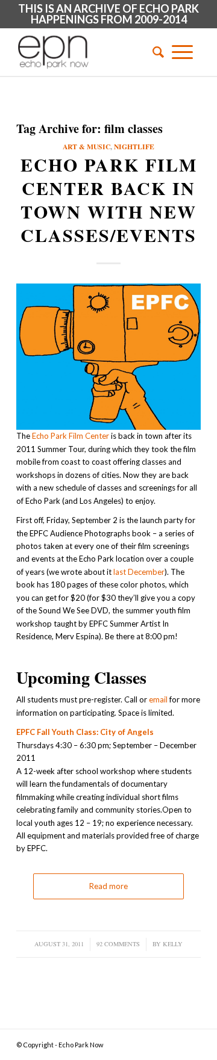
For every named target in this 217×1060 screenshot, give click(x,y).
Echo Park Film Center (70, 436)
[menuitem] (154, 52)
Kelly (173, 944)
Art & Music (86, 146)
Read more (108, 886)
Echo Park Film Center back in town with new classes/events (108, 199)
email (158, 699)
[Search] (154, 52)
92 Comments (118, 944)
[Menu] (182, 52)
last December (139, 572)
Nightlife (134, 146)
